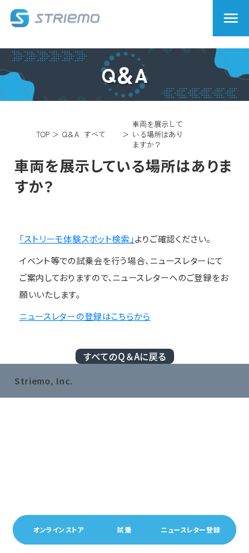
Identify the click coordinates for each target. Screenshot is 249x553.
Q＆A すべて (84, 134)
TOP (43, 134)
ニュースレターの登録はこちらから (84, 316)
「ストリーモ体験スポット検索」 (77, 239)
